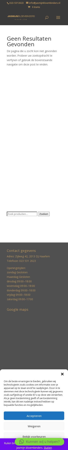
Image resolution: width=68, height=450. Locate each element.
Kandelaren (14, 134)
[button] (62, 374)
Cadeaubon (14, 99)
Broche (11, 93)
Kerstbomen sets (17, 146)
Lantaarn (12, 151)
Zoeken (43, 214)
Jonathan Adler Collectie (21, 117)
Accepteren (34, 416)
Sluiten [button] (48, 447)
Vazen (10, 186)
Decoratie (13, 105)
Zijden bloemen (16, 198)
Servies (11, 180)
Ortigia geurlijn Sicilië (19, 163)
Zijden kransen (16, 203)
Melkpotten (14, 157)
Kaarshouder (14, 128)
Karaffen (12, 140)
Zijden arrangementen (20, 192)
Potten (11, 169)
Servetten (13, 175)
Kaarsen (12, 122)
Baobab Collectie (17, 82)
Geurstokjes (14, 111)
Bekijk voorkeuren (34, 436)
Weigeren (34, 426)
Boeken (11, 88)
